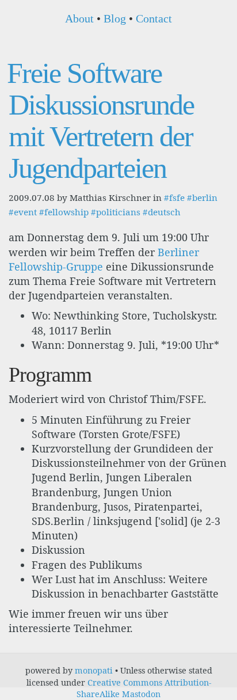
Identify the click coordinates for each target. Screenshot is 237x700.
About (79, 18)
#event (23, 212)
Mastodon (141, 693)
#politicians (115, 212)
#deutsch (162, 212)
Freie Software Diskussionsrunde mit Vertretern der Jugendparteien (100, 120)
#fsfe (174, 197)
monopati (94, 670)
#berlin (202, 197)
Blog (115, 18)
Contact (154, 18)
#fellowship (64, 212)
